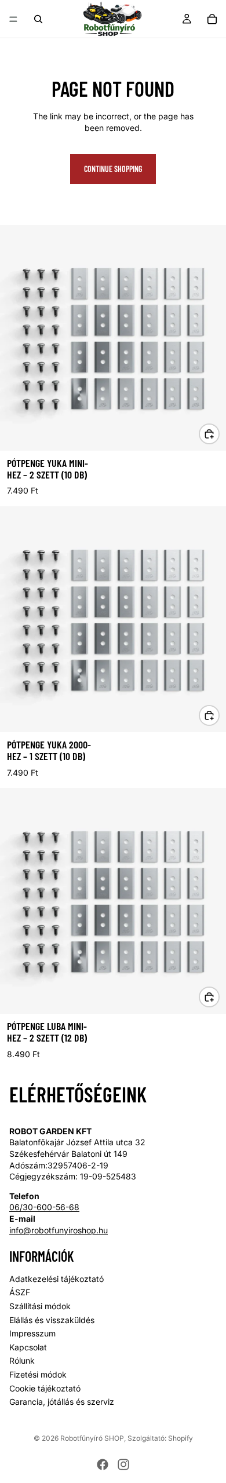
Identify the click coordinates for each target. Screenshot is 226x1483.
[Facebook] (103, 1464)
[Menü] (13, 19)
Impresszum (32, 1334)
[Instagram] (123, 1464)
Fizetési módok (38, 1374)
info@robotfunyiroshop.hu (58, 1230)
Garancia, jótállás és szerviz (61, 1402)
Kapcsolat (28, 1347)
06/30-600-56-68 (44, 1207)
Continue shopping (113, 169)
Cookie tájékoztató (45, 1388)
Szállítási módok (40, 1306)
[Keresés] (38, 19)
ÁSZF (19, 1293)
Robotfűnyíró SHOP (92, 1438)
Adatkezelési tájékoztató (56, 1279)
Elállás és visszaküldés (51, 1320)
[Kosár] (212, 19)
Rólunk (22, 1361)
